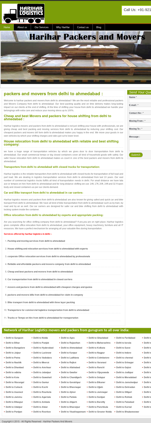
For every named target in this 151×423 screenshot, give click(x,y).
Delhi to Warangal (15, 382)
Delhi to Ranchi (96, 367)
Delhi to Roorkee (42, 411)
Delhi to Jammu (14, 397)
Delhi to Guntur (41, 382)
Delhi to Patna (13, 357)
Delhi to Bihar (13, 342)
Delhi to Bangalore (15, 347)
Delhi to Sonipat (97, 397)
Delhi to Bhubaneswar (127, 411)
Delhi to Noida (40, 337)
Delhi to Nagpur (97, 352)
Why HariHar (63, 27)
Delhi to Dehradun (125, 387)
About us (22, 27)
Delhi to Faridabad (125, 337)
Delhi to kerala (123, 342)
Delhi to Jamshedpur (127, 382)
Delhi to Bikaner (97, 382)
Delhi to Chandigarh (71, 377)
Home (7, 27)
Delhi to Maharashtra (99, 342)
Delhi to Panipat (14, 411)
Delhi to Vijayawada (99, 372)
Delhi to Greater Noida (100, 411)
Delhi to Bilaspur (14, 402)
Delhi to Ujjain (96, 387)
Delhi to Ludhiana (70, 357)
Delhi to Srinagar (125, 362)
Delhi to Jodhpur (124, 372)
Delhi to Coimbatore (99, 357)
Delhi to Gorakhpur (71, 382)
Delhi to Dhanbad (15, 367)
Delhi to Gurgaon (14, 337)
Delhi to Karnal (124, 406)
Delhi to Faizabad (125, 402)
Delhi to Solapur (97, 377)
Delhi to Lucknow (42, 352)
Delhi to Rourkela (42, 392)
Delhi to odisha (13, 372)
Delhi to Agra (68, 337)
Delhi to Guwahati (42, 377)
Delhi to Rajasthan (70, 342)
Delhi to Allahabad (70, 367)
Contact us (83, 27)
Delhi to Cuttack (14, 387)
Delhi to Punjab (41, 342)
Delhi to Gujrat (123, 367)
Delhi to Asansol (14, 392)
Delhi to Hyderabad (43, 347)
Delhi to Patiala (69, 397)
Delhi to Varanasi (97, 362)
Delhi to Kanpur (69, 352)
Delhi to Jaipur (13, 352)
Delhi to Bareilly (97, 402)
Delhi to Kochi (40, 387)
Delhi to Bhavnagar (71, 387)
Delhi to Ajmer (68, 392)
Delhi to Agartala (42, 397)
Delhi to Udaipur (14, 406)
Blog (98, 27)
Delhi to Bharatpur (70, 406)
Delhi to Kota (12, 377)
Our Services (42, 27)
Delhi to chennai (124, 357)
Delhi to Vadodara (42, 357)
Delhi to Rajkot (68, 362)
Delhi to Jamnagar (98, 392)
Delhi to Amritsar (42, 367)
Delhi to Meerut (41, 362)
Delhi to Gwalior (69, 372)
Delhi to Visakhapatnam (73, 411)
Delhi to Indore (123, 352)
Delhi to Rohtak (124, 397)
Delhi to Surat (123, 347)
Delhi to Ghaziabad (98, 337)
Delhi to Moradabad (126, 377)
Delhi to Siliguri (124, 392)
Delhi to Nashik (14, 362)
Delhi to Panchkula (98, 406)
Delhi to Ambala (41, 402)
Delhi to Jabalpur (42, 372)
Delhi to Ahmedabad (71, 347)
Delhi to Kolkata (97, 347)
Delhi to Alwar (40, 406)
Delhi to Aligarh (69, 402)
